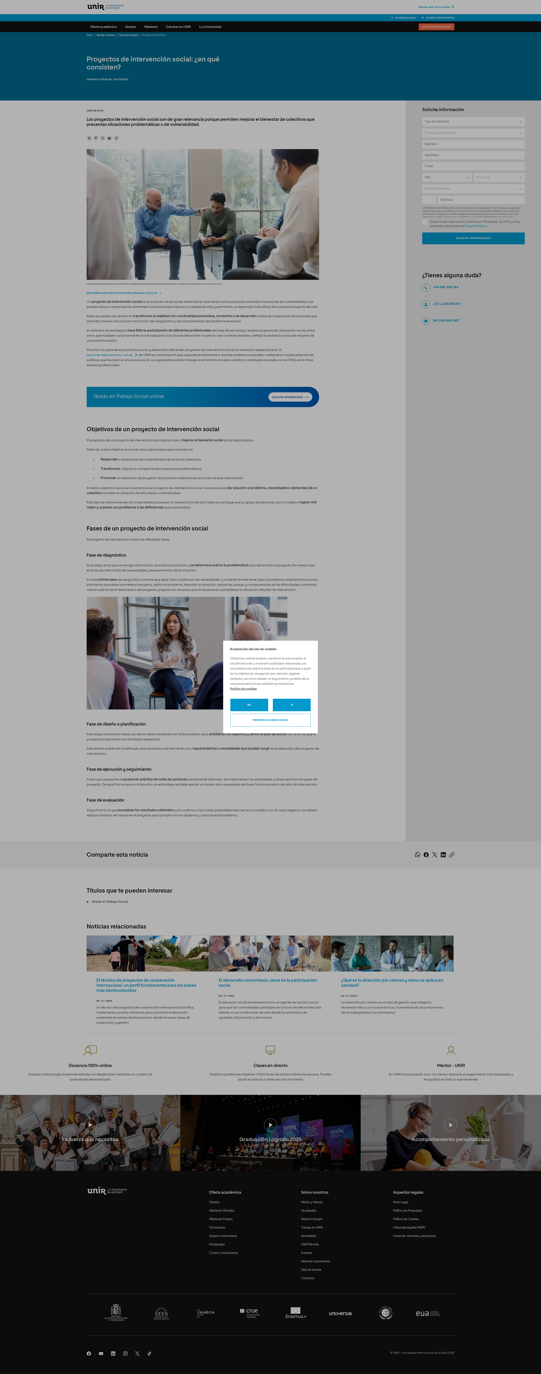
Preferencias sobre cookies (270, 720)
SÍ (292, 705)
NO (249, 705)
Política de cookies (243, 689)
